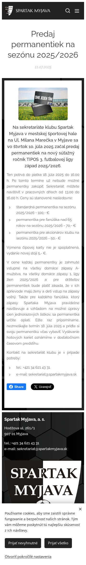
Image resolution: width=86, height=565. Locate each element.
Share (19, 387)
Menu (77, 10)
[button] (67, 11)
